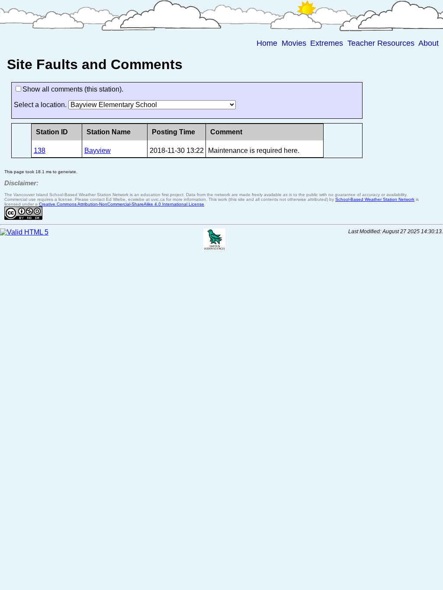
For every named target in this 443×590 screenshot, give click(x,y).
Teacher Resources (380, 43)
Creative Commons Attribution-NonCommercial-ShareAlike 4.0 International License (121, 204)
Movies (294, 43)
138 (39, 150)
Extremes (326, 43)
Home (267, 43)
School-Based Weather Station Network (374, 199)
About (428, 43)
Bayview (97, 150)
